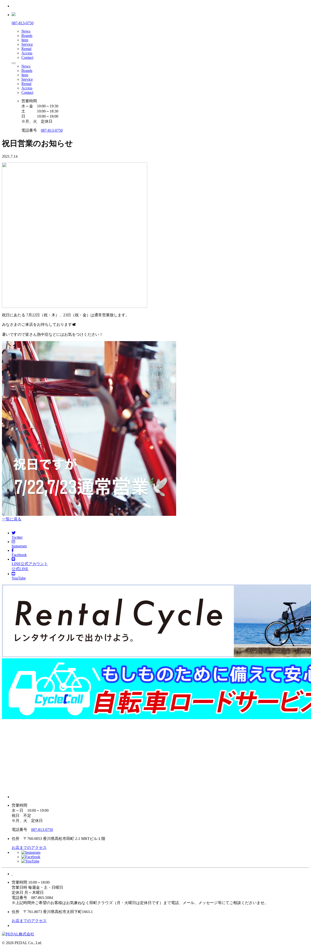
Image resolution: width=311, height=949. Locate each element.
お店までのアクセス (29, 847)
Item (24, 40)
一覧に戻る (11, 519)
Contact (27, 57)
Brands (26, 36)
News (25, 31)
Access (26, 53)
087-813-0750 (52, 130)
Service (27, 44)
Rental (26, 49)
